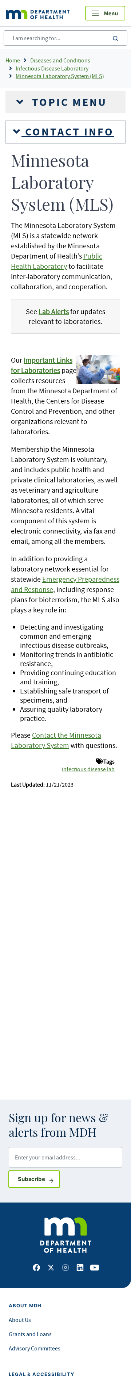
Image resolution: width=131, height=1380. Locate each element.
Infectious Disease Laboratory (52, 68)
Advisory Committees (34, 1348)
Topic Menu (67, 102)
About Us (20, 1319)
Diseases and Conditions (60, 60)
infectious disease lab (88, 769)
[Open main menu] (105, 13)
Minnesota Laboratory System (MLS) (60, 76)
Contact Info (67, 132)
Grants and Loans (30, 1334)
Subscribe (39, 1178)
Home (12, 60)
